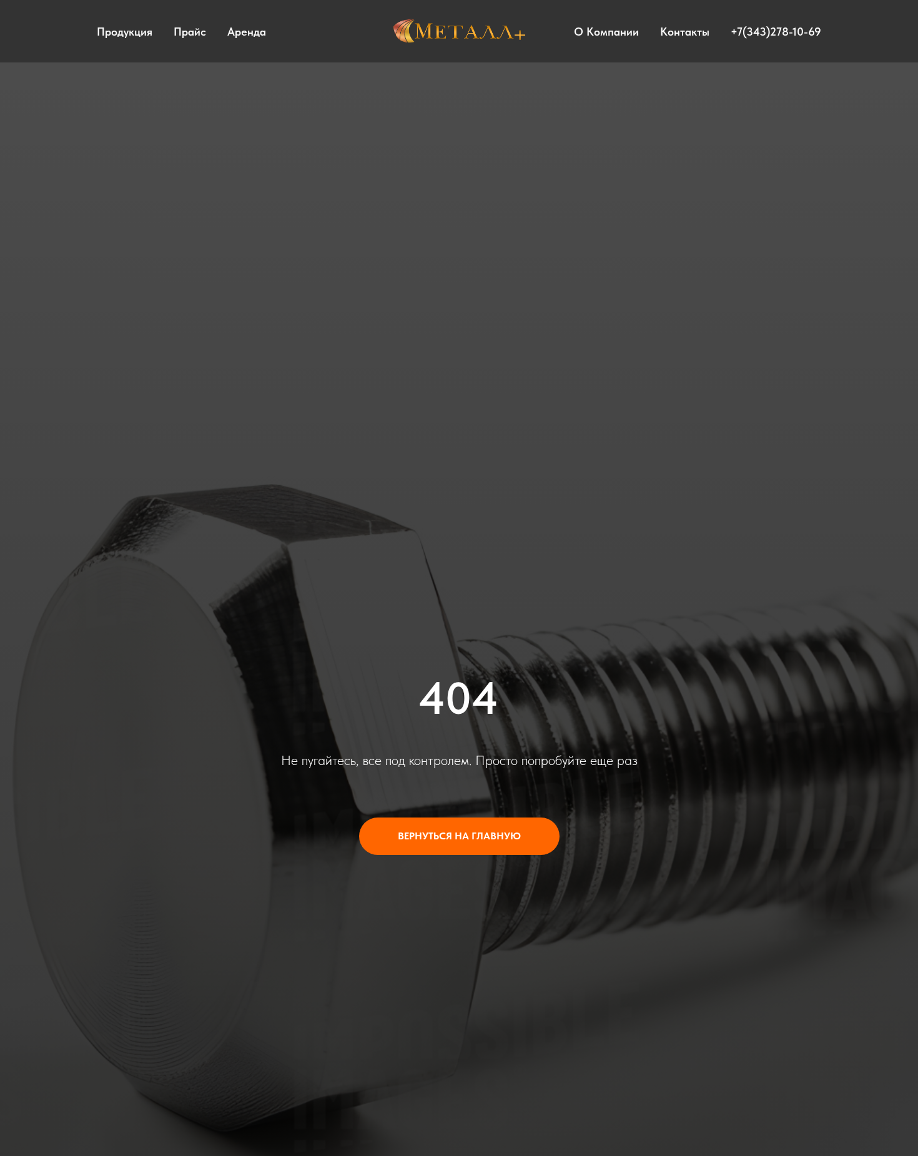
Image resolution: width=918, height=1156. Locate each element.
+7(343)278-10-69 (776, 31)
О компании (606, 31)
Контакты (684, 31)
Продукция (124, 31)
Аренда (246, 31)
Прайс (190, 31)
